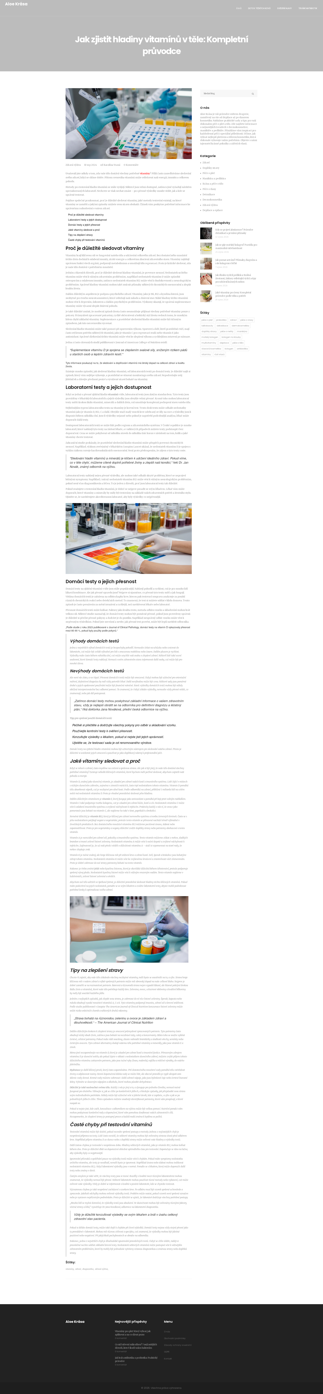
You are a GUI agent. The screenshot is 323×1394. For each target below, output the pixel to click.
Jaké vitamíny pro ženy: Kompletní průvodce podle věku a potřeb (233, 294)
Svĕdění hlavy (284, 8)
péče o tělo (237, 342)
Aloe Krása (16, 4)
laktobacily (207, 325)
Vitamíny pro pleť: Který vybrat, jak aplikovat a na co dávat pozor (133, 1333)
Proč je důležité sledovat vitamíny (86, 214)
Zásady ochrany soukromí (178, 1345)
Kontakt (168, 1358)
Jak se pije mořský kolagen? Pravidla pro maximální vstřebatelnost (236, 246)
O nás (167, 1331)
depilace (224, 342)
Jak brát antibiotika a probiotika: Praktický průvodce (136, 1359)
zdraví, (78, 1269)
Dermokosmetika (212, 199)
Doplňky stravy (211, 168)
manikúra (242, 331)
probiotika (221, 320)
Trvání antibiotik (307, 8)
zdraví (233, 320)
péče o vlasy (246, 320)
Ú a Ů (238, 8)
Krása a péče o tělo (213, 183)
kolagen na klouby (231, 337)
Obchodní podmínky (175, 1338)
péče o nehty (226, 331)
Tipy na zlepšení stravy (80, 234)
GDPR (166, 1351)
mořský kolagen (210, 337)
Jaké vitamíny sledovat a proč (84, 229)
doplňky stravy (209, 331)
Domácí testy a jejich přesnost (84, 224)
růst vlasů (219, 354)
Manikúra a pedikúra (214, 178)
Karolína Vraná (112, 165)
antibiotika (242, 348)
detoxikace (222, 325)
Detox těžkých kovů (259, 8)
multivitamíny (209, 342)
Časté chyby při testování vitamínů (86, 239)
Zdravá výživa (73, 165)
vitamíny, (70, 1269)
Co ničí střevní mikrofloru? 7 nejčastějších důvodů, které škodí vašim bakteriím (136, 1346)
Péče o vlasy (209, 189)
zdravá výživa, (101, 1269)
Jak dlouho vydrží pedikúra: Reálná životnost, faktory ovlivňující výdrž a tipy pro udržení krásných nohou (235, 278)
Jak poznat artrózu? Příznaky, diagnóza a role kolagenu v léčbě (236, 262)
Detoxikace (209, 194)
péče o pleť (207, 320)
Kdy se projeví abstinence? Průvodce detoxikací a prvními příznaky (234, 231)
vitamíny (145, 173)
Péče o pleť (209, 173)
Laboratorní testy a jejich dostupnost (87, 219)
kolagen (229, 348)
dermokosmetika (240, 325)
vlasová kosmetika (211, 348)
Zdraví (206, 162)
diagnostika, (88, 1269)
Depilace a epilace (213, 210)
